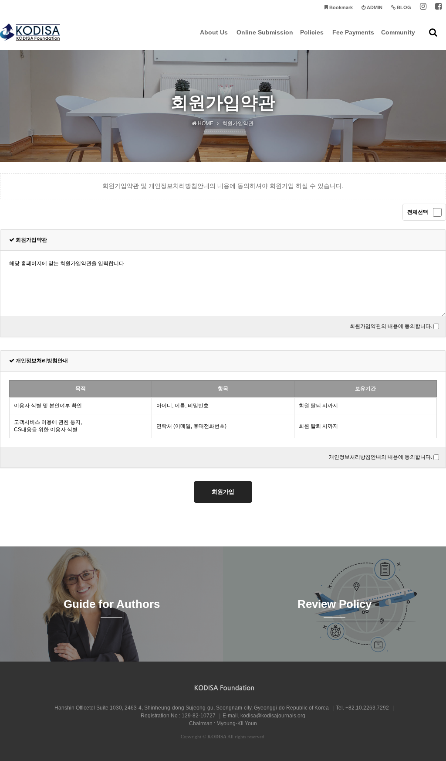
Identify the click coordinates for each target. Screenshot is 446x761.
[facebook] (438, 7)
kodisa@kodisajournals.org (272, 716)
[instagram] (423, 7)
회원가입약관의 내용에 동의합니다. (391, 326)
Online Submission (265, 32)
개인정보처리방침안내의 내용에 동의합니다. (380, 457)
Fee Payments (353, 32)
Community (398, 32)
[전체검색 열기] (433, 32)
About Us (214, 32)
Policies (312, 32)
